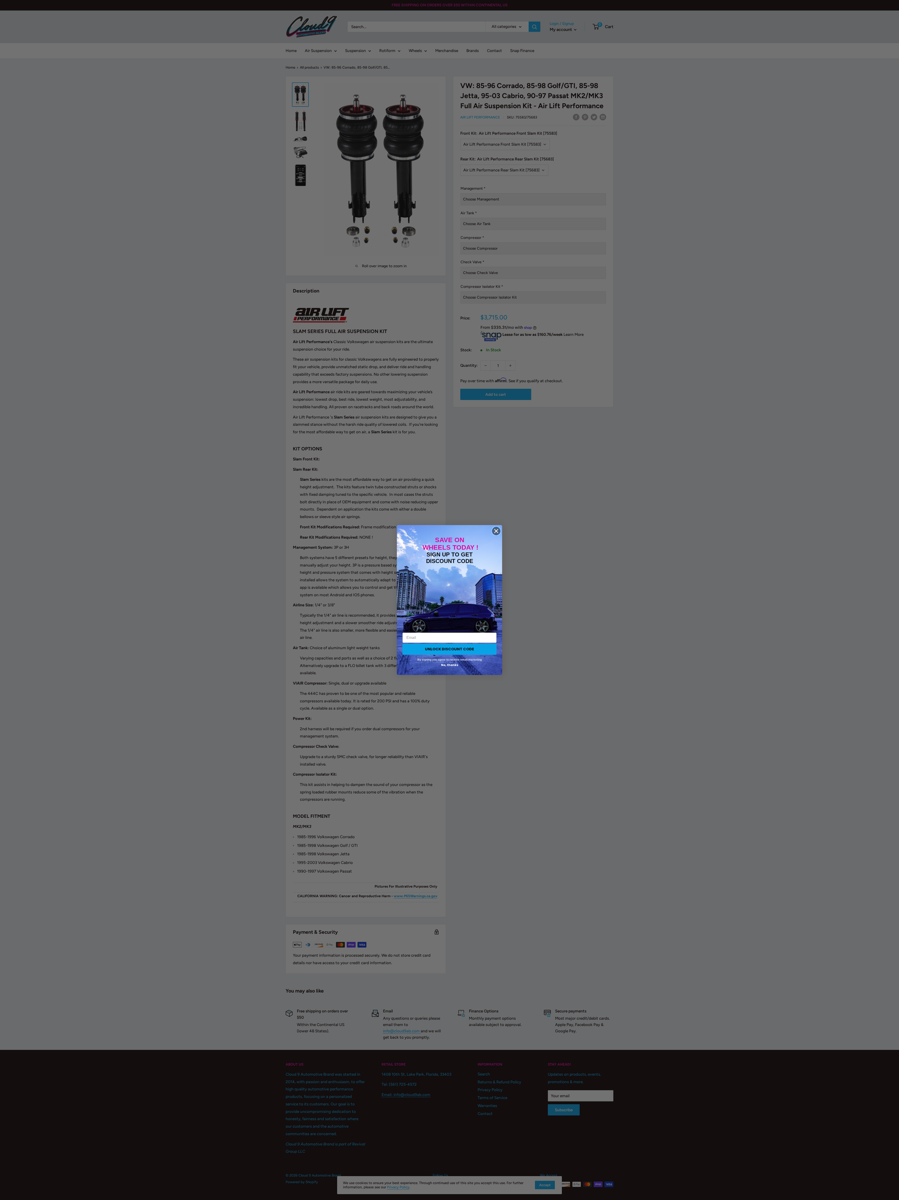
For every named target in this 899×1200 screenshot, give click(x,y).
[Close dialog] (496, 531)
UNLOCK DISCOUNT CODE (449, 649)
